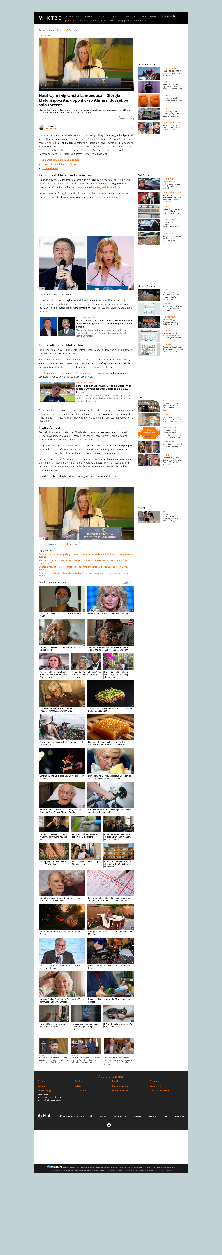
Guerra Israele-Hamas (160, 1090)
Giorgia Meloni (66, 476)
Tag (165, 1116)
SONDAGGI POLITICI (170, 317)
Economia (154, 1081)
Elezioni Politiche (120, 1090)
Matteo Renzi (103, 476)
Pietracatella (83, 21)
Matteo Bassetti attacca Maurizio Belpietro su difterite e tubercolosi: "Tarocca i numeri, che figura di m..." (83, 562)
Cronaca (42, 1081)
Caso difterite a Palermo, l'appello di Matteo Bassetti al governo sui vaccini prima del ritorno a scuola (84, 574)
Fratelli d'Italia (47, 476)
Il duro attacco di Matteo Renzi (59, 164)
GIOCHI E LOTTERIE (169, 428)
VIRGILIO (72, 1167)
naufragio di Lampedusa (106, 187)
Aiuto (102, 1170)
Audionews (167, 16)
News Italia (179, 1116)
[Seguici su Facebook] (109, 1126)
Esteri (115, 1081)
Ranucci (102, 21)
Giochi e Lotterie (120, 1086)
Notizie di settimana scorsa (49, 1100)
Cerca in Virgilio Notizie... (74, 1116)
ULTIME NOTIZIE (72, 16)
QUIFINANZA (151, 1167)
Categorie (137, 1116)
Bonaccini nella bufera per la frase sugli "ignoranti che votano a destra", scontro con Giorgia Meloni (83, 568)
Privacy (70, 1170)
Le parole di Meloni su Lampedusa (61, 159)
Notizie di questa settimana (49, 1097)
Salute (78, 1086)
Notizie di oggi (44, 1090)
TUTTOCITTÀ (128, 1167)
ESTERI (126, 16)
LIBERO (65, 1167)
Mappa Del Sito (120, 1116)
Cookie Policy (78, 1170)
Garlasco (94, 21)
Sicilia (116, 476)
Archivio (152, 1116)
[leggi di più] (131, 127)
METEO (165, 401)
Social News (155, 1086)
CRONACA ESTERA (169, 68)
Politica (78, 1081)
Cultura (41, 1086)
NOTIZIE (53, 18)
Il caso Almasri (50, 168)
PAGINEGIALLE (82, 1167)
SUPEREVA (171, 1167)
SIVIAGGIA (142, 1167)
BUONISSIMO (161, 1167)
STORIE (165, 206)
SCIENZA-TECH (139, 16)
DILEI (136, 1167)
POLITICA (100, 16)
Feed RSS (103, 1116)
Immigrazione (85, 476)
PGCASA (107, 1167)
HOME (41, 36)
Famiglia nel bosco (139, 21)
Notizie (50, 1115)
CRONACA (88, 16)
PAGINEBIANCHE (117, 1167)
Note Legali (63, 1170)
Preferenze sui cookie (91, 1170)
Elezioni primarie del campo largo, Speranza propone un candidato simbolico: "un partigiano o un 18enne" (86, 555)
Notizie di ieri (43, 1094)
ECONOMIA (114, 16)
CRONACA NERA (168, 179)
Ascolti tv (111, 21)
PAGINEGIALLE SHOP (95, 1167)
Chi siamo (54, 1170)
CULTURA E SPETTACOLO (172, 122)
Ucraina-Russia (82, 1090)
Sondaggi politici (123, 21)
